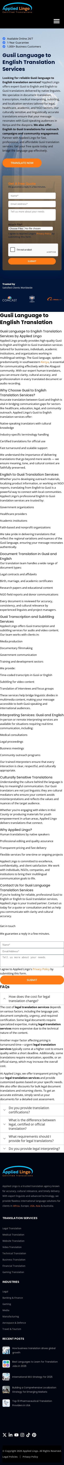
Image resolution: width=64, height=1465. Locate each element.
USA (32, 1205)
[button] (57, 21)
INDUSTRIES (10, 1282)
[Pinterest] (34, 1435)
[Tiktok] (28, 1435)
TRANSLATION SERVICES (19, 1218)
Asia (38, 1205)
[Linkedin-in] (10, 1435)
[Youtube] (16, 1435)
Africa (16, 1205)
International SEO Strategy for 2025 (32, 1377)
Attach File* (15, 224)
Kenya (45, 362)
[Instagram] (22, 1435)
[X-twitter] (4, 1435)
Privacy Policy (44, 233)
